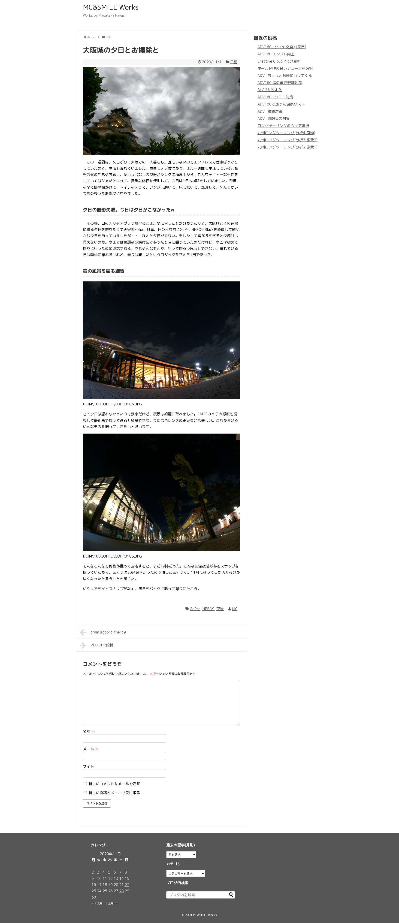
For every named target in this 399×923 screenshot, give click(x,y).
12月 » (112, 903)
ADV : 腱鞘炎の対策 (273, 118)
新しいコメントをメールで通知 (114, 783)
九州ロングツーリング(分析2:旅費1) (287, 147)
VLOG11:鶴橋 (102, 645)
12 (110, 878)
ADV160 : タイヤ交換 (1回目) (281, 46)
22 (127, 884)
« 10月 (97, 903)
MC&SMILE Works (111, 7)
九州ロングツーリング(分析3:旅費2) (287, 139)
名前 (89, 731)
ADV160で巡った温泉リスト (281, 104)
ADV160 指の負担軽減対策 (279, 82)
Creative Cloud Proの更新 (279, 61)
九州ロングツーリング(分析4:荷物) (286, 132)
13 (116, 878)
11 (105, 878)
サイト (88, 766)
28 (121, 890)
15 (127, 878)
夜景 (220, 608)
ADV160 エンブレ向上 (276, 54)
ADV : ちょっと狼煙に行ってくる (284, 75)
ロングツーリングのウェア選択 (283, 125)
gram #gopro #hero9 (108, 632)
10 (99, 878)
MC (234, 608)
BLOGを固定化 (269, 89)
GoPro (195, 608)
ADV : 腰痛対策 (269, 111)
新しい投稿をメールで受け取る (114, 792)
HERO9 (208, 608)
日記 (233, 61)
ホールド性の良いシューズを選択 (285, 68)
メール (91, 748)
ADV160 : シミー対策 (275, 97)
